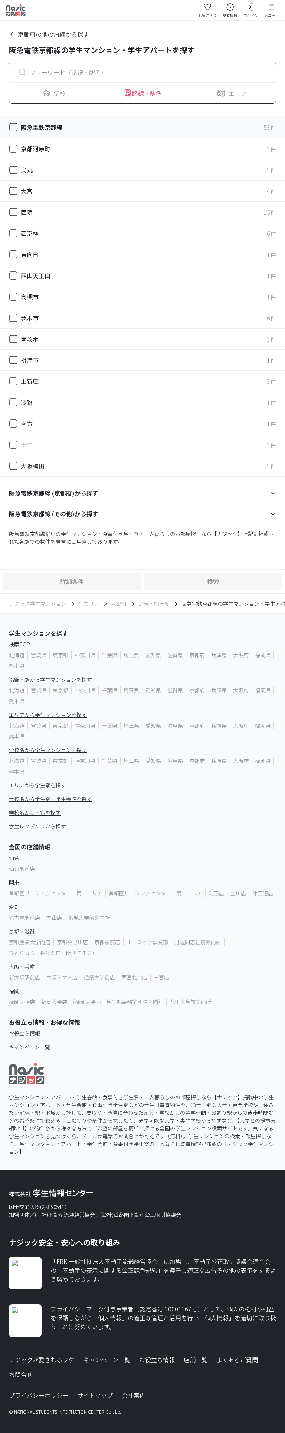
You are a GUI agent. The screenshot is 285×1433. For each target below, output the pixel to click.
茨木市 (30, 317)
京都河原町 (35, 148)
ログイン (250, 15)
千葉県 (109, 655)
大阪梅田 (33, 465)
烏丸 (27, 169)
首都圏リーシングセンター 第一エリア (155, 893)
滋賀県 (175, 655)
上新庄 (30, 381)
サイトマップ (95, 1395)
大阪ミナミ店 (62, 977)
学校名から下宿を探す (35, 812)
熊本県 (16, 665)
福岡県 (263, 655)
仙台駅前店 (22, 868)
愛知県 (153, 655)
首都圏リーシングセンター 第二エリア (55, 893)
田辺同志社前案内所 (197, 942)
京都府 (119, 603)
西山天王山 (35, 275)
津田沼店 (262, 893)
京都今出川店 (72, 942)
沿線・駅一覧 (154, 603)
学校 (60, 93)
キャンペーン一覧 (29, 1047)
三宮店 (161, 977)
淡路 (27, 402)
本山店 (54, 917)
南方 (27, 423)
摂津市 (30, 360)
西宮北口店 (134, 977)
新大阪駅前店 (24, 977)
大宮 (27, 191)
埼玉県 (131, 655)
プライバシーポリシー (38, 1395)
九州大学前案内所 (190, 1001)
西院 (27, 212)
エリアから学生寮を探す (37, 785)
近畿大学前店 (99, 977)
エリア (237, 93)
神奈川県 (85, 655)
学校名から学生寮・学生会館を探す (50, 799)
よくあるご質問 (237, 1359)
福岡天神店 (22, 1001)
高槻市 (30, 296)
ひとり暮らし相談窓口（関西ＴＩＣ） (53, 952)
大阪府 (241, 655)
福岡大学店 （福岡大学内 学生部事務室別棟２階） (102, 1001)
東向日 (30, 254)
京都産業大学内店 (29, 942)
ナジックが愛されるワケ (41, 1359)
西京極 (30, 233)
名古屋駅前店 (24, 917)
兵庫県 (219, 655)
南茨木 (30, 339)
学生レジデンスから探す (37, 826)
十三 (27, 444)
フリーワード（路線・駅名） (68, 72)
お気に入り (207, 15)
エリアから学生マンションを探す (48, 714)
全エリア (88, 603)
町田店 (216, 893)
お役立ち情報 (24, 1033)
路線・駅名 (147, 93)
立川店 (238, 893)
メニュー (271, 15)
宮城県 (38, 655)
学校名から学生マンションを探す (48, 750)
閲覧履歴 (230, 15)
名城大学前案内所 (89, 917)
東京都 (60, 655)
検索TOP (19, 644)
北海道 (16, 655)
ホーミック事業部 (147, 942)
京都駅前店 (107, 942)
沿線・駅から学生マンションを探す (50, 679)
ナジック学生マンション (37, 603)
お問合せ (21, 1374)
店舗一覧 (195, 1359)
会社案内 (133, 1395)
